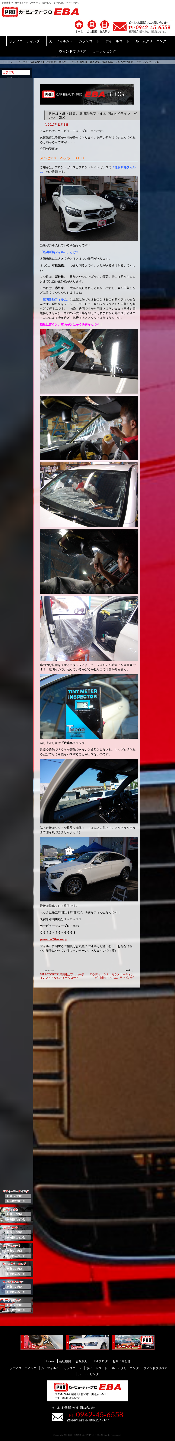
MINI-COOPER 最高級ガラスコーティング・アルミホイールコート (62, 974)
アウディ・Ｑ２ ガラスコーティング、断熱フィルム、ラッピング (111, 974)
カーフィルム (59, 41)
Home (50, 1361)
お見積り (82, 1361)
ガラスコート (89, 41)
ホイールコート (117, 41)
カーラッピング (104, 51)
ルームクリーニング (151, 41)
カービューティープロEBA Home (21, 62)
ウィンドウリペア (72, 51)
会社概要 (65, 1361)
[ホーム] (79, 26)
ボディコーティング (24, 41)
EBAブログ (49, 62)
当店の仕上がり (68, 62)
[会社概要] (91, 26)
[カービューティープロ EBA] (43, 11)
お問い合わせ (121, 1361)
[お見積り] (104, 26)
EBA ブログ (100, 1361)
